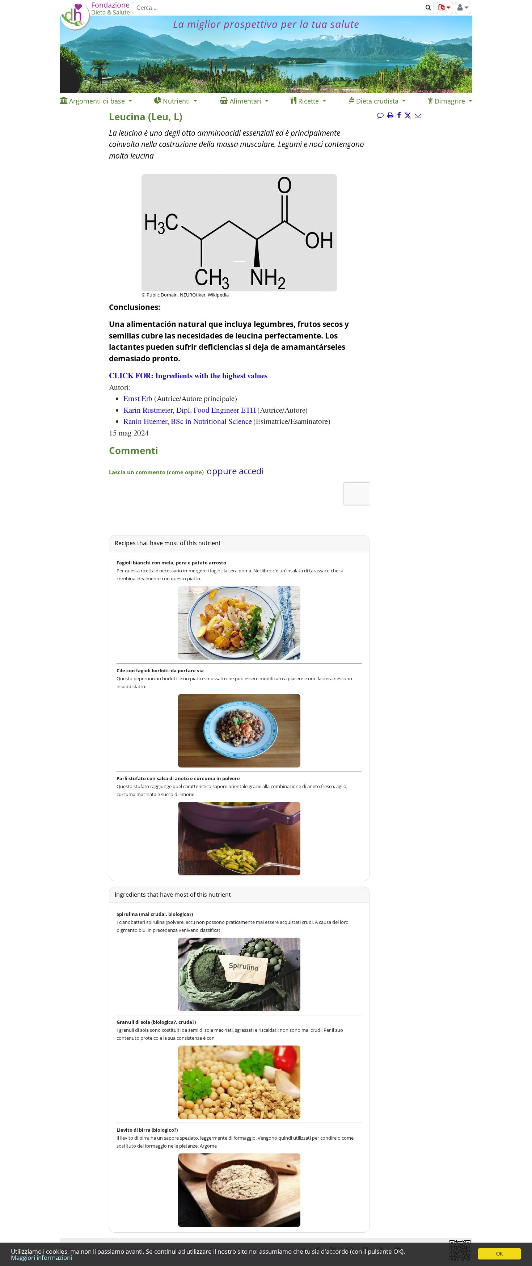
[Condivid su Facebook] (399, 115)
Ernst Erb (137, 398)
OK (499, 1254)
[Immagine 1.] (239, 261)
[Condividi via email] (418, 115)
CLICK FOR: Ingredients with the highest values (188, 375)
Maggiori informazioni (41, 1257)
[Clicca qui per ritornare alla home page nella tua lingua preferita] (75, 29)
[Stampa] (390, 115)
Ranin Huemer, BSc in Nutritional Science (187, 421)
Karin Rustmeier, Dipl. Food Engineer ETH (189, 410)
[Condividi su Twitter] (408, 115)
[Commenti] (380, 115)
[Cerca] (428, 8)
